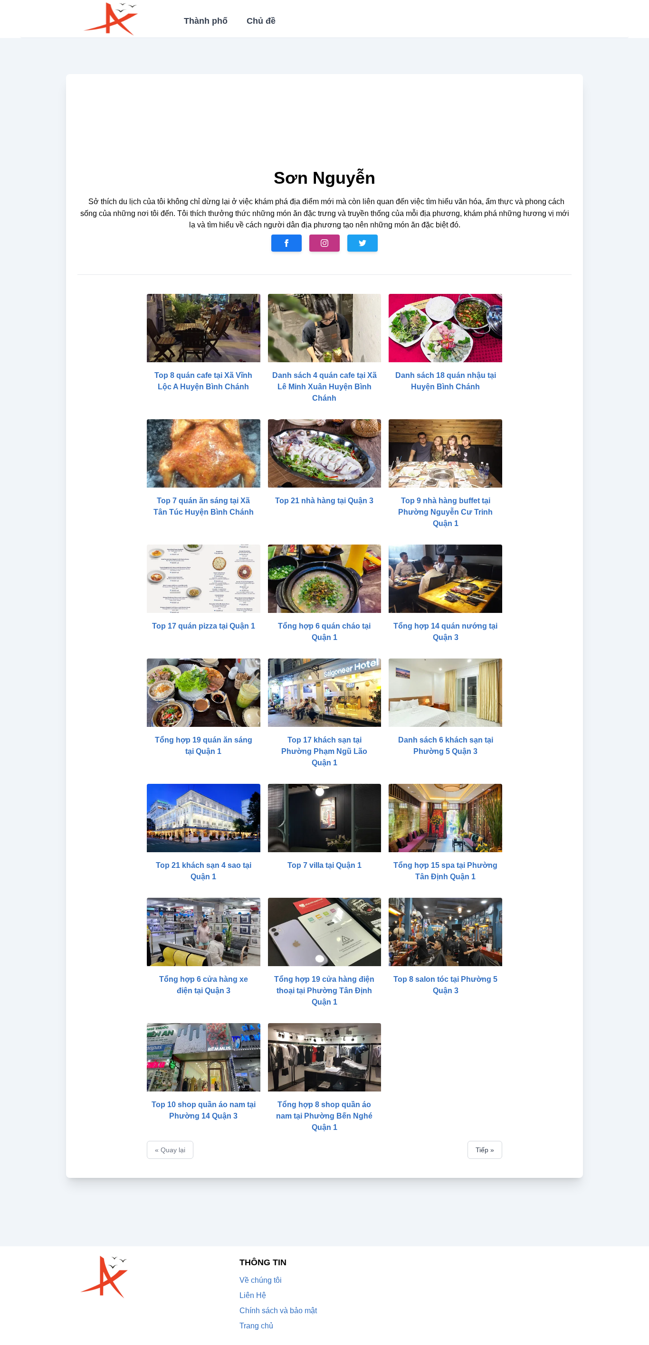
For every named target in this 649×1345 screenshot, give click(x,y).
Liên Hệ (252, 1295)
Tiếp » (485, 1150)
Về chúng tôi (260, 1280)
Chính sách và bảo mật (278, 1311)
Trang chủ (256, 1326)
